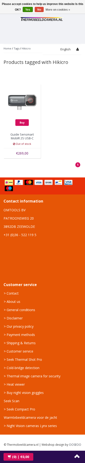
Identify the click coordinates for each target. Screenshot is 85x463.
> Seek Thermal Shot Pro (23, 359)
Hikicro (26, 48)
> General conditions (19, 310)
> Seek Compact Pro (19, 409)
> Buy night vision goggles (24, 392)
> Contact (11, 293)
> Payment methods (19, 334)
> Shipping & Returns (20, 343)
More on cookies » (58, 9)
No (39, 9)
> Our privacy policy (19, 326)
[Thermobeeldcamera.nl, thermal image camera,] (42, 18)
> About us (12, 301)
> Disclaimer (13, 318)
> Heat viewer (14, 384)
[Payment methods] (42, 186)
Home (7, 48)
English (65, 49)
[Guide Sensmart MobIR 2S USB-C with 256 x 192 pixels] (22, 102)
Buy (22, 122)
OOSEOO (75, 445)
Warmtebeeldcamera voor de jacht (30, 417)
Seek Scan (11, 401)
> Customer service (18, 351)
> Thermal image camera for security (32, 376)
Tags (16, 48)
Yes (27, 9)
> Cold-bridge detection (21, 368)
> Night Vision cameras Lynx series (30, 425)
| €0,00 (20, 456)
